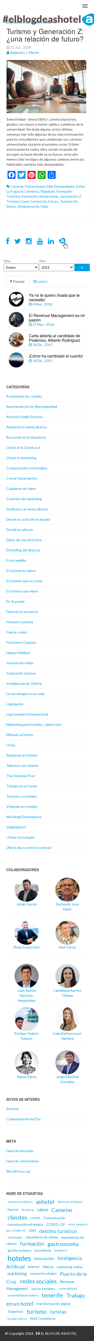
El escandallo (16, 560)
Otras (11, 745)
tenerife (52, 1295)
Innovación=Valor (20, 663)
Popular (18, 281)
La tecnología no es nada (25, 694)
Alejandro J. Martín (24, 52)
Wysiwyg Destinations (24, 817)
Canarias (61, 1209)
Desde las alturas (19, 529)
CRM (32, 1231)
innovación (44, 1258)
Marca (48, 1266)
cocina (35, 1218)
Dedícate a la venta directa (27, 509)
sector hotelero (43, 1288)
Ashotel (12, 1109)
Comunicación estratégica (26, 468)
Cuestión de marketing (24, 499)
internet (33, 1267)
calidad (42, 1209)
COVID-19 (55, 1224)
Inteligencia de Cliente (24, 683)
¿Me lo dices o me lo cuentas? (29, 847)
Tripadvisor (15, 1311)
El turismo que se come (24, 581)
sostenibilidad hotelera (23, 1295)
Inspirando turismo (21, 673)
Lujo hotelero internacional (27, 714)
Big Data (13, 1209)
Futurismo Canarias (21, 642)
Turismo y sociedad (21, 796)
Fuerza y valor (16, 632)
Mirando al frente (19, 735)
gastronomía (62, 1243)
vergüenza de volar (33, 206)
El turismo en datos (21, 570)
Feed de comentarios (22, 1161)
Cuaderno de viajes (21, 488)
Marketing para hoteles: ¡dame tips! (34, 724)
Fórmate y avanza (19, 622)
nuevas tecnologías (43, 1273)
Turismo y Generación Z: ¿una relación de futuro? (45, 35)
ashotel (45, 1201)
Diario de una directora (24, 540)
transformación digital (53, 1303)
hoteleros (60, 1250)
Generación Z (70, 196)
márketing (17, 1273)
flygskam (48, 191)
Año (42, 261)
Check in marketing (21, 458)
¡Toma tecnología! (20, 837)
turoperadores (17, 1318)
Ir (82, 267)
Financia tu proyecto (22, 611)
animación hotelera (20, 1201)
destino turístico (58, 1231)
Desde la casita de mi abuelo (28, 519)
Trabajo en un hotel (21, 786)
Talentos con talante (22, 765)
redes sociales (38, 1281)
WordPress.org (18, 1171)
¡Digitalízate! (16, 827)
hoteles (19, 1258)
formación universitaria (40, 196)
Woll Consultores (43, 1318)
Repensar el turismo (22, 755)
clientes (17, 1217)
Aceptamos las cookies (24, 396)
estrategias (15, 1237)
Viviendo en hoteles (22, 806)
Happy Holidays (18, 652)
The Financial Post (20, 776)
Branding (28, 1209)
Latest (41, 281)
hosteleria (43, 1250)
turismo (37, 1311)
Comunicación (54, 1218)
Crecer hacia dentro (21, 478)
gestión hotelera (19, 1250)
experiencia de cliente (42, 1237)
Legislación (15, 704)
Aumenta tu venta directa (26, 427)
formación (32, 1243)
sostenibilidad (67, 1288)
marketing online (69, 1267)
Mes (7, 261)
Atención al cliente (70, 1202)
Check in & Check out (23, 447)
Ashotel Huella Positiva (24, 417)
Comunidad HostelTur (23, 1119)
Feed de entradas (20, 1151)
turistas (58, 1311)
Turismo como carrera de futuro (32, 201)
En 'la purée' (15, 601)
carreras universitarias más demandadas (42, 186)
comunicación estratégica (25, 1224)
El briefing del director (23, 550)
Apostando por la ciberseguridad (31, 406)
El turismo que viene (22, 591)
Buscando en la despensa (26, 437)
